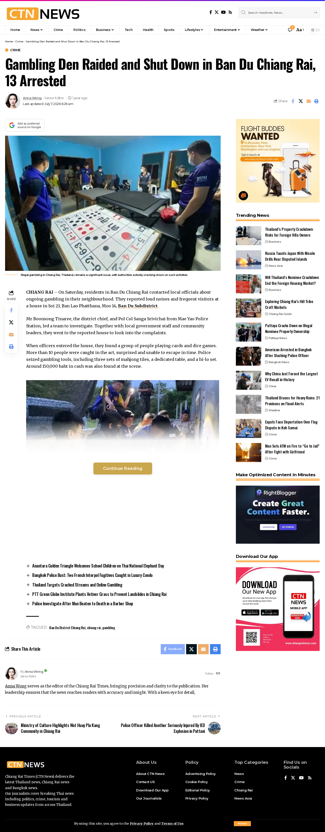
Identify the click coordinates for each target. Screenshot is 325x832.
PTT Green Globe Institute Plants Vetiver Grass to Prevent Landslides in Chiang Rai (99, 594)
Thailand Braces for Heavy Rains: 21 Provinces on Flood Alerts (292, 400)
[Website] (218, 673)
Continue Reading (122, 468)
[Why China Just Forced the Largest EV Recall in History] (248, 380)
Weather (274, 410)
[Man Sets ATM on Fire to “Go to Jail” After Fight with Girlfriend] (248, 452)
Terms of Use (172, 823)
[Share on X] (300, 101)
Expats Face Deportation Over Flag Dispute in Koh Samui (291, 424)
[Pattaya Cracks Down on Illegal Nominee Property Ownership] (248, 332)
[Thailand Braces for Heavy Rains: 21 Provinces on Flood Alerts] (248, 404)
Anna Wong (32, 98)
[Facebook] (210, 12)
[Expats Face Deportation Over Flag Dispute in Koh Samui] (248, 428)
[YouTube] (223, 12)
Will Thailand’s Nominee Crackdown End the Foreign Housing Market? (292, 280)
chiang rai (94, 627)
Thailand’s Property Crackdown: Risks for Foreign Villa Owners (289, 232)
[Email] (308, 101)
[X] (216, 12)
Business (275, 241)
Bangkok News (279, 362)
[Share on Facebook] (292, 101)
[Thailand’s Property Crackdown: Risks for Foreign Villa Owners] (248, 235)
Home (9, 41)
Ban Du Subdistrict (137, 305)
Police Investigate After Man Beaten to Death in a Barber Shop (82, 603)
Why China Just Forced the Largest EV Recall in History (291, 376)
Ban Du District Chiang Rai (67, 627)
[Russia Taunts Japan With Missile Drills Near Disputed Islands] (248, 259)
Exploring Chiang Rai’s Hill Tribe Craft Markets (289, 304)
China (272, 386)
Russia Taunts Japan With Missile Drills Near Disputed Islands (290, 256)
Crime (19, 41)
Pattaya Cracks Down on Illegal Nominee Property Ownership (288, 328)
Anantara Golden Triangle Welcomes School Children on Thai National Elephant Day (98, 565)
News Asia (276, 266)
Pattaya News (278, 338)
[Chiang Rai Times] (43, 13)
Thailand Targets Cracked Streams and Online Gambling (77, 584)
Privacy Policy (142, 823)
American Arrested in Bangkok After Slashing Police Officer (288, 352)
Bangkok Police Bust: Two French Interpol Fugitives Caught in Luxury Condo (92, 575)
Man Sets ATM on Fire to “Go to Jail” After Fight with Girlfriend (292, 448)
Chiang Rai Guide (280, 314)
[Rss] (230, 12)
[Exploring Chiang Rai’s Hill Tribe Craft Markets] (248, 307)
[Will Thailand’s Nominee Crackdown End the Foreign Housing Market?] (248, 283)
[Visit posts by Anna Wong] (12, 101)
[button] (242, 823)
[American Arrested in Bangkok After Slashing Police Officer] (248, 356)
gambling (108, 627)
